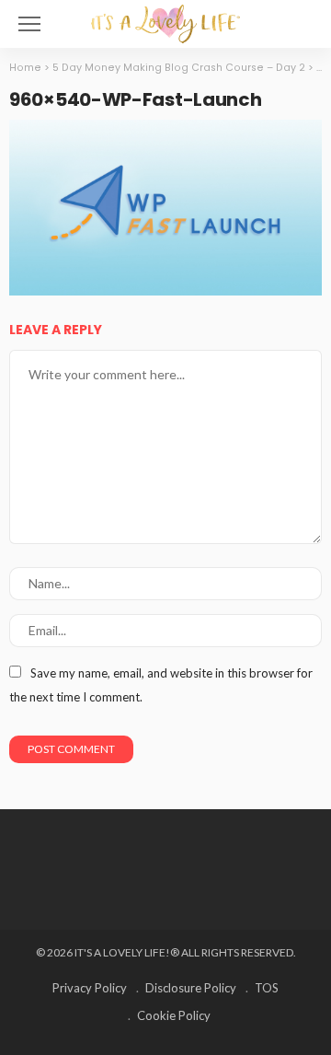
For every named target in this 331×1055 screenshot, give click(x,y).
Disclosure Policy (190, 987)
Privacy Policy (89, 987)
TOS (267, 987)
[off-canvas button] (29, 24)
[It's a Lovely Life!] (165, 21)
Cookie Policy (174, 1015)
